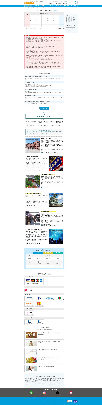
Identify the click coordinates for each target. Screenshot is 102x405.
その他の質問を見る (44, 108)
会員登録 (75, 3)
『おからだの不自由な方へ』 (55, 97)
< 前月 (26, 13)
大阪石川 (68, 19)
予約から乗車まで (36, 5)
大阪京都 (72, 19)
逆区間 (56, 10)
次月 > (62, 13)
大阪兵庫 (68, 20)
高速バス (52, 3)
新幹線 (65, 3)
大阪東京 (68, 18)
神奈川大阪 (72, 28)
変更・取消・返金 (59, 5)
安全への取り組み (64, 1)
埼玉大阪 (68, 27)
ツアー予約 (59, 3)
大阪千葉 (72, 17)
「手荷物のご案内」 (39, 39)
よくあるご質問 (73, 5)
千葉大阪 (72, 27)
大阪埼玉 (68, 17)
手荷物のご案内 (66, 5)
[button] (69, 401)
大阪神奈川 (72, 18)
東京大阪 (68, 28)
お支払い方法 (51, 5)
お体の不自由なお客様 (56, 1)
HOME (28, 5)
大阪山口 (72, 20)
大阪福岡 (68, 21)
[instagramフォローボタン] (44, 392)
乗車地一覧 (43, 5)
